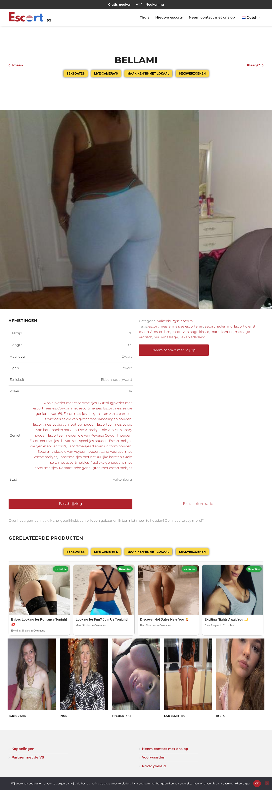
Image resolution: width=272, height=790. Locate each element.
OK (257, 783)
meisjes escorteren (187, 326)
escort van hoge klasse (190, 332)
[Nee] (267, 783)
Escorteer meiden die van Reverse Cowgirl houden (89, 435)
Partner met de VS (28, 757)
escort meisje (159, 326)
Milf (138, 4)
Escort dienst (244, 326)
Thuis (144, 17)
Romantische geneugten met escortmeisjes (95, 468)
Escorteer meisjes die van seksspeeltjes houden (68, 441)
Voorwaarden (153, 757)
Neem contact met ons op (212, 17)
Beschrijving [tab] (70, 503)
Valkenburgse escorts (175, 321)
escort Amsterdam (154, 332)
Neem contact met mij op (173, 350)
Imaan (17, 65)
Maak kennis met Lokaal (148, 73)
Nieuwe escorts (169, 17)
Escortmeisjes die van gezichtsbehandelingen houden (86, 419)
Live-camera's (106, 73)
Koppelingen (23, 749)
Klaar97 (253, 65)
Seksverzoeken (192, 73)
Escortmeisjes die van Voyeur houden (68, 452)
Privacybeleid (154, 766)
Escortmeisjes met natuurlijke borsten (90, 457)
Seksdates (76, 73)
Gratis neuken (119, 4)
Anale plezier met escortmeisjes (70, 403)
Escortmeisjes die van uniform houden (99, 446)
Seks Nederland (192, 337)
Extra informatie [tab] (198, 503)
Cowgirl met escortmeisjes (79, 408)
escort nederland (218, 326)
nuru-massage (166, 337)
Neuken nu (155, 4)
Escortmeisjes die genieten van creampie (97, 414)
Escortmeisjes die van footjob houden (64, 424)
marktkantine (221, 332)
